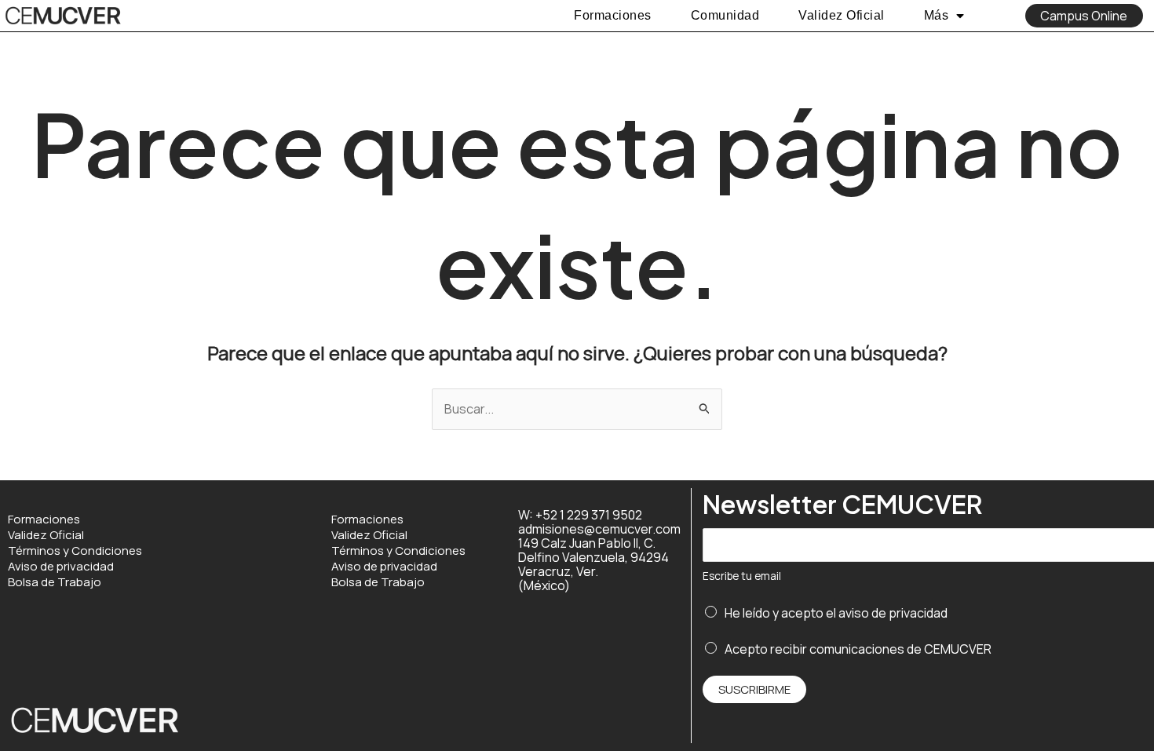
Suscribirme (754, 689)
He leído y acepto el (836, 613)
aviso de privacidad (893, 613)
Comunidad (725, 15)
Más (936, 15)
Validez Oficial (841, 15)
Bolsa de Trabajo (54, 582)
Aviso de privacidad (61, 566)
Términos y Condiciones (75, 551)
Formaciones (613, 15)
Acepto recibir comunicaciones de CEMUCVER (858, 649)
